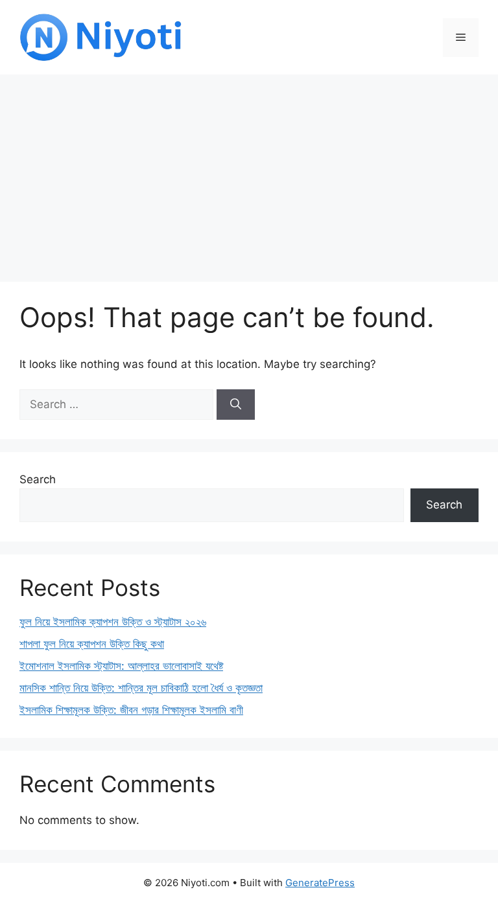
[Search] (236, 404)
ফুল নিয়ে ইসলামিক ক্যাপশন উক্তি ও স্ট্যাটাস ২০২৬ (112, 621)
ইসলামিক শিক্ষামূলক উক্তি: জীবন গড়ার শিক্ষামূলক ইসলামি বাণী (131, 709)
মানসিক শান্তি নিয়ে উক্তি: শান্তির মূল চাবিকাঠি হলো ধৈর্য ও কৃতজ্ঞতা (141, 687)
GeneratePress (320, 882)
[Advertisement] (249, 171)
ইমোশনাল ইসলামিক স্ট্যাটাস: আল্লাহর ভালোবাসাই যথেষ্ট (121, 665)
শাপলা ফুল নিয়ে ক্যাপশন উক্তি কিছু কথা (91, 643)
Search (37, 479)
